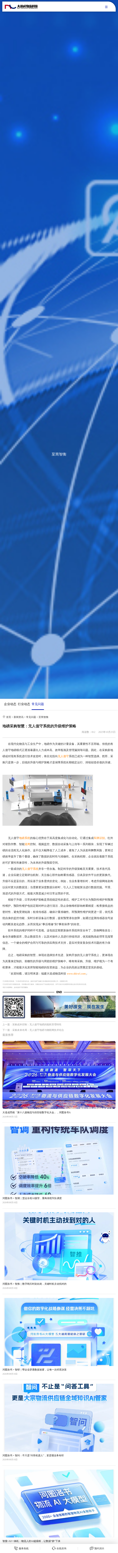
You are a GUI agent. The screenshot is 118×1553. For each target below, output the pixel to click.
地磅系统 (24, 838)
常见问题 (38, 704)
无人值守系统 (30, 868)
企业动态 (10, 704)
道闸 (27, 844)
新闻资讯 (19, 717)
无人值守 (63, 756)
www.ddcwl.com (76, 973)
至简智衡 (43, 717)
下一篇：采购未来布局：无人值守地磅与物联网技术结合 (33, 1030)
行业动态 (24, 704)
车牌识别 (99, 838)
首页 (8, 717)
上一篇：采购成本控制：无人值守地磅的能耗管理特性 (31, 1024)
